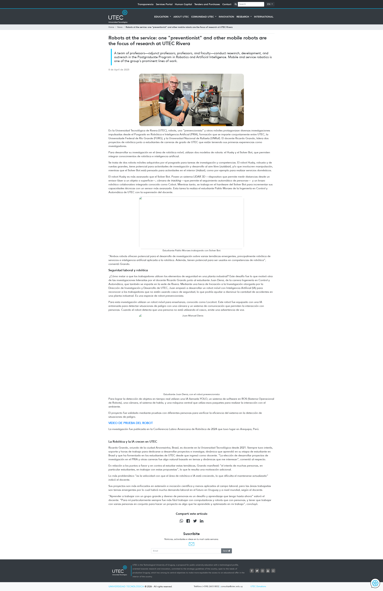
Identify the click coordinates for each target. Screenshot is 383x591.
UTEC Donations (258, 586)
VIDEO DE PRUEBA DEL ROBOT (130, 423)
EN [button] (269, 4)
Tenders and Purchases (207, 4)
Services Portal (164, 4)
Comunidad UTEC (203, 16)
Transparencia (145, 4)
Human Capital (183, 4)
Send (225, 551)
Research (243, 16)
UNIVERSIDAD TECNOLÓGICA (126, 586)
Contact (226, 4)
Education (161, 16)
